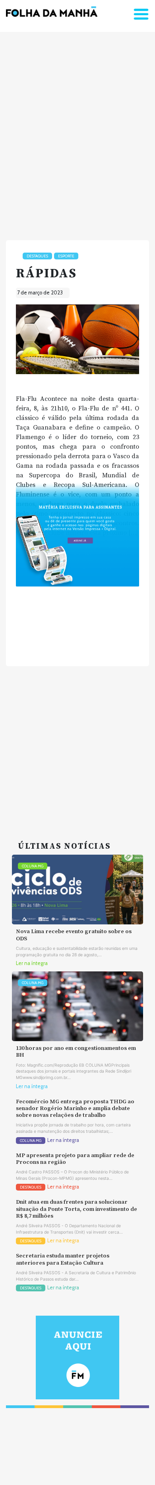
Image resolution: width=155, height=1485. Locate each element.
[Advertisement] (77, 132)
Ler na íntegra (32, 963)
